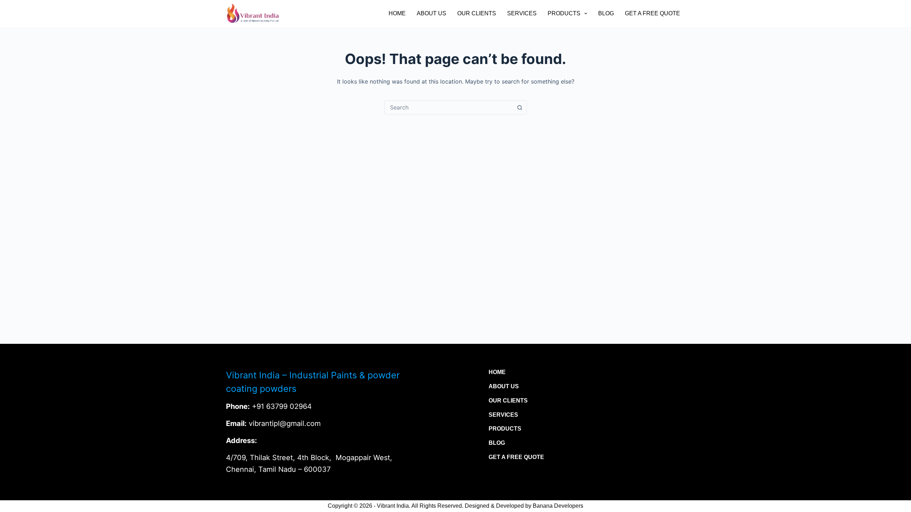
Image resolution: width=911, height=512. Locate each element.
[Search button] (519, 107)
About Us (431, 13)
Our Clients (476, 13)
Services (522, 13)
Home (397, 13)
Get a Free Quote (652, 13)
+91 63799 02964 (282, 406)
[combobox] (449, 107)
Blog (606, 13)
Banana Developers (558, 506)
